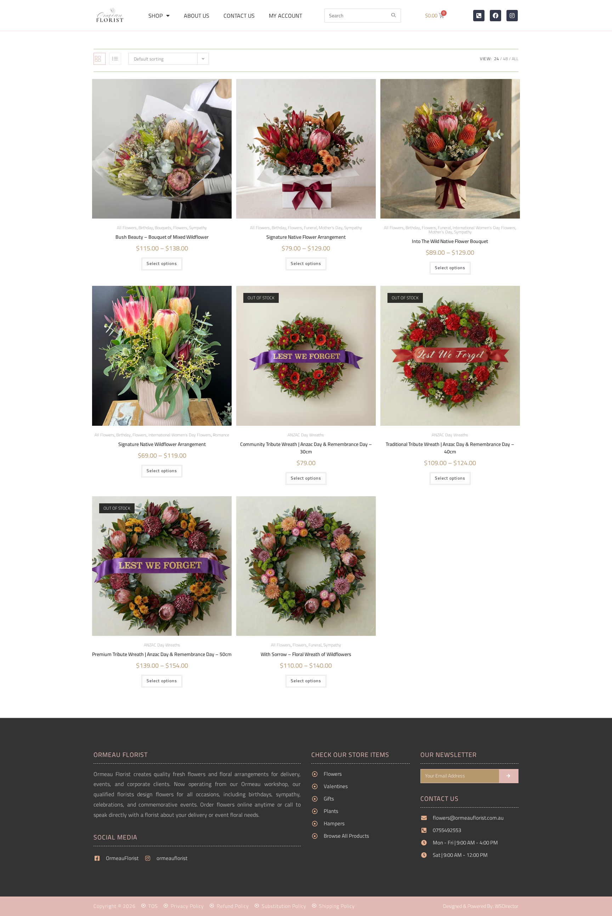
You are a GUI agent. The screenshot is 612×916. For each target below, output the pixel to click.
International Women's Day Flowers (484, 228)
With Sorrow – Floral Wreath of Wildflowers (306, 654)
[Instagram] (512, 15)
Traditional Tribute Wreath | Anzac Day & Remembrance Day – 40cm (450, 448)
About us (196, 15)
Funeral (310, 228)
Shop (155, 15)
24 (496, 59)
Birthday (145, 228)
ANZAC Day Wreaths (306, 435)
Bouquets (163, 228)
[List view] (115, 59)
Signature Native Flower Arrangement (306, 237)
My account (285, 15)
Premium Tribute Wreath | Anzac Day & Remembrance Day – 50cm (162, 654)
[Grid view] (100, 59)
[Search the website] (362, 15)
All (515, 59)
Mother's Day (330, 228)
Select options (162, 263)
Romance (221, 435)
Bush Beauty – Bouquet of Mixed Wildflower (162, 237)
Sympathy (198, 228)
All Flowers (127, 228)
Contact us (239, 15)
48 (505, 59)
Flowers (180, 228)
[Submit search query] (394, 16)
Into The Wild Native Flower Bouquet (450, 241)
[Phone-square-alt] (478, 15)
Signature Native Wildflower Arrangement (162, 444)
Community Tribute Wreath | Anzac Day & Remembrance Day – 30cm (306, 448)
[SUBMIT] (509, 776)
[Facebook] (495, 15)
